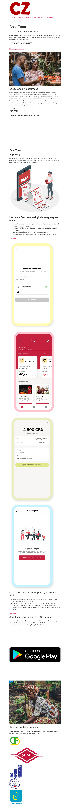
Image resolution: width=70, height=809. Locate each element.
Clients (13, 21)
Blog (19, 21)
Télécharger (49, 17)
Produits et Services (24, 17)
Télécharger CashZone (16, 49)
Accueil (13, 17)
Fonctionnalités (38, 17)
